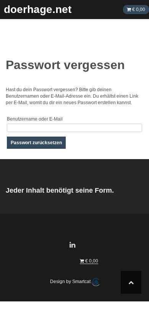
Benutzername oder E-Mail (35, 119)
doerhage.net (37, 9)
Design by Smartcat (71, 281)
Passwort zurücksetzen (36, 142)
